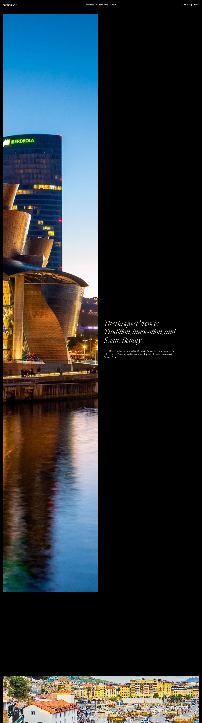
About (113, 4)
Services (90, 4)
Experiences (102, 4)
